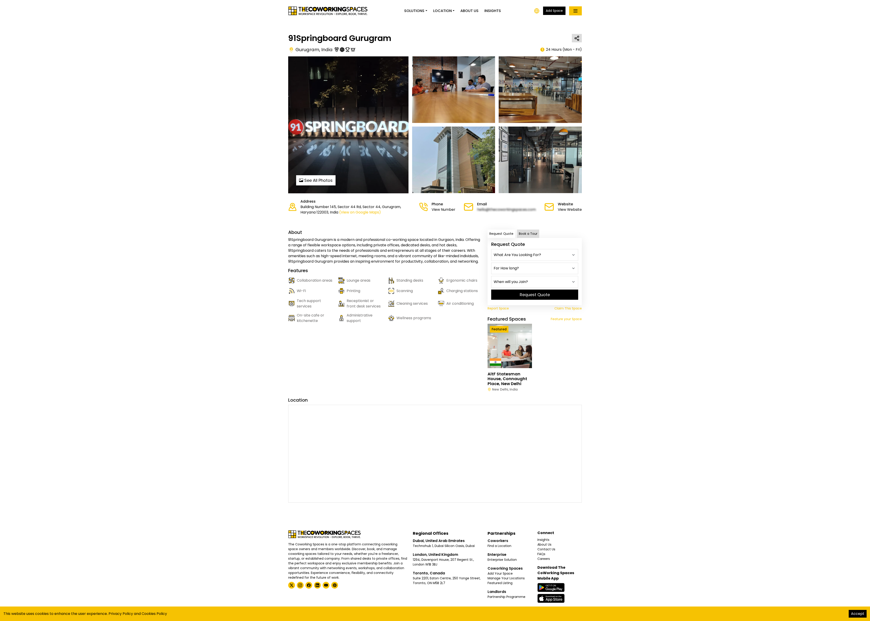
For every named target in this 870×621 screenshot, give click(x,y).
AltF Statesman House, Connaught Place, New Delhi (507, 378)
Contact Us (546, 549)
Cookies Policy (154, 613)
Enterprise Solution (502, 559)
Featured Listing (500, 583)
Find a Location (499, 546)
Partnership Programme (506, 597)
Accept (857, 613)
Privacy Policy (121, 613)
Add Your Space (500, 573)
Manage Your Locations (506, 578)
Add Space (554, 10)
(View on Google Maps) (360, 212)
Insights (492, 10)
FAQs (541, 554)
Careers (543, 558)
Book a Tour (528, 233)
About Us (469, 10)
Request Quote (501, 233)
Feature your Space (566, 319)
